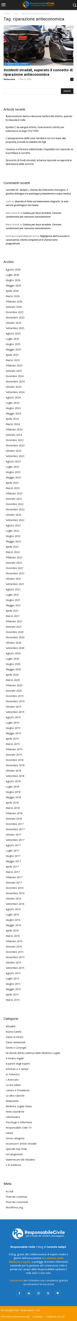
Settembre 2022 (15, 520)
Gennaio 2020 (14, 690)
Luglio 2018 (12, 786)
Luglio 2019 (12, 722)
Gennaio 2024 (14, 434)
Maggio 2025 (13, 349)
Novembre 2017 (15, 829)
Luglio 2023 (12, 466)
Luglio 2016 (12, 914)
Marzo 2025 (13, 360)
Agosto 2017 (13, 845)
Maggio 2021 (13, 605)
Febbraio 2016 (14, 941)
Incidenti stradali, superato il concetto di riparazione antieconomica (38, 72)
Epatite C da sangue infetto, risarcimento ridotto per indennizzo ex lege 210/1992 (35, 129)
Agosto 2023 (13, 461)
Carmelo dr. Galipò (16, 189)
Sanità (9, 1133)
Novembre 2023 (15, 445)
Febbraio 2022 (14, 557)
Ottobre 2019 (13, 706)
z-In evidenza (13, 1165)
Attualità (10, 1026)
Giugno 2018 (13, 792)
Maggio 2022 (13, 541)
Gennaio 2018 (14, 818)
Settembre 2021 (15, 584)
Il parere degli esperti (16, 64)
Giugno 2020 (13, 664)
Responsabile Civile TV (19, 1127)
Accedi (9, 1191)
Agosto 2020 (13, 653)
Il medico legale (15, 1058)
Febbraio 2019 (14, 749)
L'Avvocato (12, 1079)
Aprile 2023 (12, 482)
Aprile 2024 (12, 418)
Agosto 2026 (13, 269)
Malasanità (12, 1101)
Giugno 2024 (13, 408)
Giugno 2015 (13, 984)
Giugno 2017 (13, 856)
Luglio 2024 (12, 402)
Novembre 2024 (15, 381)
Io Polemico (13, 1074)
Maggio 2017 (13, 861)
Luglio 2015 (12, 978)
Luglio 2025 (12, 338)
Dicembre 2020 (14, 632)
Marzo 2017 (13, 872)
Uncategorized (14, 1154)
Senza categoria (15, 1138)
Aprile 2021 (12, 610)
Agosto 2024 (13, 397)
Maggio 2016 (13, 925)
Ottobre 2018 (13, 770)
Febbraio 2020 (14, 685)
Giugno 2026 (13, 280)
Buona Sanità (13, 1031)
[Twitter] (48, 1293)
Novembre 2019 (15, 701)
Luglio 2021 (12, 594)
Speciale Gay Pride (16, 1149)
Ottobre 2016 (13, 898)
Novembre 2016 (15, 893)
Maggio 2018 (13, 797)
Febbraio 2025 (14, 365)
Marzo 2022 (13, 552)
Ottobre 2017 (13, 834)
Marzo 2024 (13, 424)
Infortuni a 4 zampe (17, 1069)
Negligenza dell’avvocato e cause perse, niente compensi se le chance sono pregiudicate (37, 239)
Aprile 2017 (12, 866)
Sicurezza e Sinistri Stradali (21, 1143)
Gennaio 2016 (14, 946)
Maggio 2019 (13, 733)
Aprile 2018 (12, 802)
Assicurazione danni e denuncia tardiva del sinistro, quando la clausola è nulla (39, 118)
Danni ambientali (15, 1042)
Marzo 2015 (13, 1000)
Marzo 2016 (13, 936)
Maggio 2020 (13, 669)
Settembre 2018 (15, 776)
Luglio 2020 (12, 658)
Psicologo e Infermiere (19, 1122)
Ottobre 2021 (13, 578)
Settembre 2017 (15, 840)
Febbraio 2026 (14, 301)
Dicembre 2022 (14, 504)
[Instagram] (38, 1293)
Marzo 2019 (13, 744)
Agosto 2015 (13, 973)
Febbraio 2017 (14, 877)
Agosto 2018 (13, 781)
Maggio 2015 (13, 989)
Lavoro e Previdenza (18, 1090)
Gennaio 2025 (14, 370)
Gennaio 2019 (14, 754)
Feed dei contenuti (16, 1196)
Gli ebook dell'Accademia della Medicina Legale (33, 1053)
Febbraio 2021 (14, 621)
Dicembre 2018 (14, 760)
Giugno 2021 (13, 600)
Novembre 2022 (15, 509)
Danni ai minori (14, 1037)
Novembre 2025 (15, 317)
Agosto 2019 (13, 717)
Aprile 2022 (12, 546)
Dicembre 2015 (14, 952)
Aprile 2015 (12, 994)
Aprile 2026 (12, 290)
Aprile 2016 (12, 930)
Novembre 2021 (15, 573)
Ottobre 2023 (13, 450)
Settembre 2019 (15, 712)
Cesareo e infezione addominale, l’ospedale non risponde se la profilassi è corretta (39, 151)
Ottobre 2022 (13, 514)
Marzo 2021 (13, 616)
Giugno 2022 (13, 536)
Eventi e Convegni (16, 1047)
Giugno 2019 (13, 728)
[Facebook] (19, 1293)
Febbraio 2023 (14, 493)
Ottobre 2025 (13, 322)
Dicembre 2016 (14, 888)
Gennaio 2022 (14, 562)
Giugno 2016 (13, 920)
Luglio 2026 (12, 274)
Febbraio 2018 (14, 813)
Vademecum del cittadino (20, 1159)
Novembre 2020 (15, 637)
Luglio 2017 (12, 850)
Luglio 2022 (12, 530)
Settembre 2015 (15, 968)
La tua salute (13, 1085)
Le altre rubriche (15, 1095)
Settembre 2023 (15, 456)
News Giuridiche (15, 1111)
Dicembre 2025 (14, 312)
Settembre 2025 (15, 328)
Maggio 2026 (13, 285)
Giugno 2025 (13, 344)
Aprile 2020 (12, 674)
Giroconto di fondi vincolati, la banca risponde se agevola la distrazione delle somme (39, 162)
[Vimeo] (57, 1293)
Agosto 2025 (13, 333)
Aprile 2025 (12, 354)
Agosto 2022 (13, 525)
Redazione (9, 79)
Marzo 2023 (13, 488)
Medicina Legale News (19, 1106)
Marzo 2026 (13, 296)
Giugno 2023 (13, 472)
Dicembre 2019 (14, 696)
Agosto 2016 (13, 909)
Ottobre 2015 (13, 962)
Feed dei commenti (17, 1202)
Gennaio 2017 (14, 882)
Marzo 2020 (13, 680)
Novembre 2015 (15, 957)
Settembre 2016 (15, 904)
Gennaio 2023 (14, 498)
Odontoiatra (13, 1117)
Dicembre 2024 (14, 376)
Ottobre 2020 (13, 642)
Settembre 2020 (15, 648)
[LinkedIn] (28, 1293)
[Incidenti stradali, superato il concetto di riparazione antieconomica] (38, 45)
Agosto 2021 (13, 589)
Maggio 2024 (13, 413)
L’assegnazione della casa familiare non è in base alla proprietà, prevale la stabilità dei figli (36, 140)
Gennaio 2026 (14, 306)
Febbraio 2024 (14, 429)
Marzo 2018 (13, 808)
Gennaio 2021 (14, 626)
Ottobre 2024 (13, 386)
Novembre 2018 (15, 765)
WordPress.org (14, 1207)
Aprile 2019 (12, 738)
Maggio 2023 (13, 477)
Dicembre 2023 (14, 440)
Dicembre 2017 (14, 824)
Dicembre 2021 (14, 568)
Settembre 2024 (15, 392)
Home (7, 13)
